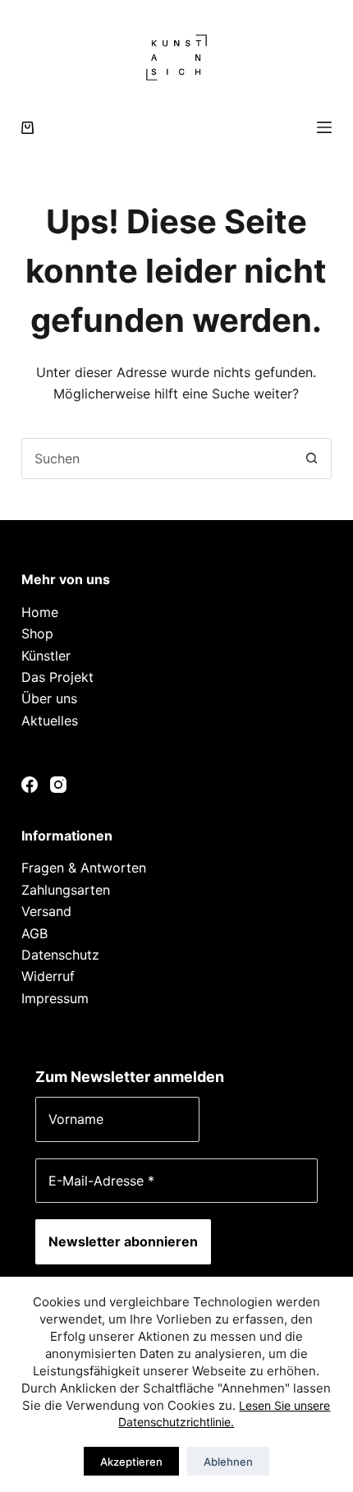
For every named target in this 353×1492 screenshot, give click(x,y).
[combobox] (156, 458)
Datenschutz (60, 954)
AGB (34, 933)
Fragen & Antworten (83, 867)
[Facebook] (29, 784)
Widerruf (48, 976)
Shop (37, 633)
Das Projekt (57, 677)
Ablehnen (228, 1461)
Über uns (49, 698)
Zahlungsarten (65, 890)
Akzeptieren (131, 1461)
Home (39, 612)
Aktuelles (49, 720)
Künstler (46, 655)
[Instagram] (58, 784)
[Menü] (324, 127)
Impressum (55, 998)
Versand (46, 911)
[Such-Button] (311, 458)
